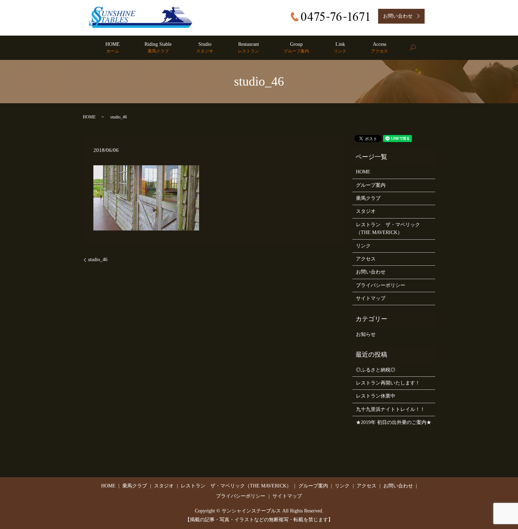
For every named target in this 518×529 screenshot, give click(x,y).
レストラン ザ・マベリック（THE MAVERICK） (388, 228)
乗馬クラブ (368, 198)
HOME (112, 48)
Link (340, 48)
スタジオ (366, 211)
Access (379, 48)
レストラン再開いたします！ (388, 383)
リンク (363, 245)
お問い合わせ (371, 272)
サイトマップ (371, 298)
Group (296, 48)
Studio (204, 48)
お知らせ (366, 334)
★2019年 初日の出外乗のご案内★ (393, 422)
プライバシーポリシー (380, 285)
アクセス (366, 259)
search (419, 47)
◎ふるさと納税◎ (375, 370)
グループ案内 (371, 185)
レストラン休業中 (375, 396)
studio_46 (97, 259)
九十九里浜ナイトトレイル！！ (390, 409)
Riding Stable (158, 48)
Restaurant (248, 48)
